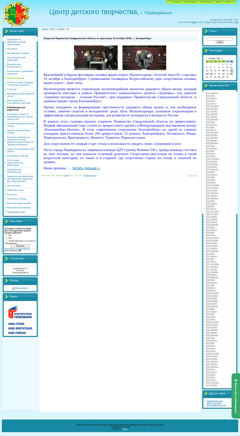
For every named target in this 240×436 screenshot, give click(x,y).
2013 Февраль (212, 143)
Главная (176, 2)
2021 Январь (211, 364)
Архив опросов (23, 248)
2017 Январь (211, 248)
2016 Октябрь (212, 240)
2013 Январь (211, 140)
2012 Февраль (212, 119)
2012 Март (210, 122)
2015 (53, 29)
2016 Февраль (212, 224)
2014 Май (210, 177)
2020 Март (210, 338)
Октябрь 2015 (214, 58)
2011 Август (211, 103)
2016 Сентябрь (212, 238)
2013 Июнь (210, 153)
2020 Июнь (210, 346)
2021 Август (211, 380)
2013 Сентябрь (212, 159)
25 (232, 74)
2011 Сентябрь (212, 106)
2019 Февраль (212, 306)
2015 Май (210, 206)
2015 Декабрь (212, 219)
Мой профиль (190, 2)
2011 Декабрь (212, 114)
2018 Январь (211, 274)
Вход (227, 2)
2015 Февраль (212, 198)
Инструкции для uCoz (216, 405)
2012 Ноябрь (211, 135)
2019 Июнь (210, 317)
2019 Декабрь (212, 330)
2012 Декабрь (212, 138)
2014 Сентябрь (212, 185)
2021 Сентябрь (212, 382)
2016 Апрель (211, 230)
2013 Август (211, 156)
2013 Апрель (211, 148)
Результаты (9, 248)
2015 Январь (211, 195)
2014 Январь (211, 167)
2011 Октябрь (212, 109)
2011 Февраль (212, 93)
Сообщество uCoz (215, 401)
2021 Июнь (210, 375)
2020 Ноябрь (211, 359)
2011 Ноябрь (211, 111)
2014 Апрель (211, 174)
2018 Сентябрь (212, 293)
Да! (10, 235)
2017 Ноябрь (211, 269)
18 (232, 71)
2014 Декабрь (212, 193)
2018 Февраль (212, 277)
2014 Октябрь (212, 188)
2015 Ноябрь (211, 217)
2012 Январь (211, 116)
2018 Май (210, 285)
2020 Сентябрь (212, 353)
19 (207, 74)
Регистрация (206, 2)
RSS (236, 22)
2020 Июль (210, 348)
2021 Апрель (211, 372)
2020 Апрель (211, 340)
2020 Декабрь (212, 361)
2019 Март (210, 309)
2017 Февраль (212, 251)
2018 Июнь (210, 288)
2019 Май (210, 314)
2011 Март (210, 95)
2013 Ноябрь (211, 161)
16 (223, 71)
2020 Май (210, 343)
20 (211, 74)
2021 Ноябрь (211, 385)
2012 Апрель (211, 124)
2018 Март (210, 280)
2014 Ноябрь (211, 190)
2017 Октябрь (212, 267)
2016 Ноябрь (211, 243)
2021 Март (210, 369)
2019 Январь (211, 303)
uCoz (125, 429)
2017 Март (210, 253)
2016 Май (210, 232)
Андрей (66, 175)
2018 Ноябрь (211, 298)
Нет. (10, 238)
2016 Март (210, 227)
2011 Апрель (211, 98)
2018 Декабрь (212, 301)
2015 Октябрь (212, 214)
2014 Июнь (210, 180)
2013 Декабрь (212, 164)
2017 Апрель (211, 256)
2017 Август (211, 261)
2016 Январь (211, 222)
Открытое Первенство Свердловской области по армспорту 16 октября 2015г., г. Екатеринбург (97, 38)
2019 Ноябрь (211, 327)
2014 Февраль (212, 169)
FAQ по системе (214, 403)
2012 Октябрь (212, 132)
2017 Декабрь (212, 272)
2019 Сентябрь (212, 322)
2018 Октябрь (212, 296)
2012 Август (211, 130)
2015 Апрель (211, 203)
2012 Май (210, 127)
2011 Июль (210, 101)
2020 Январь (211, 332)
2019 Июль (210, 319)
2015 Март (210, 201)
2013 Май (210, 151)
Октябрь (60, 29)
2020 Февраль (212, 335)
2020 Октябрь (212, 356)
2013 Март (210, 145)
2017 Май (210, 259)
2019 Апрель (211, 311)
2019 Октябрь (212, 324)
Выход (218, 2)
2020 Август (211, 351)
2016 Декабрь (212, 246)
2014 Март (210, 172)
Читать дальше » (86, 168)
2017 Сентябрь (212, 264)
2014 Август (211, 182)
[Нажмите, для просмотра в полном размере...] (96, 69)
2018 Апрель (211, 282)
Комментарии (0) (90, 175)
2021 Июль (210, 377)
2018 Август (211, 290)
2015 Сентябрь (212, 211)
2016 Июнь (210, 235)
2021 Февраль (212, 367)
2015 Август (211, 209)
